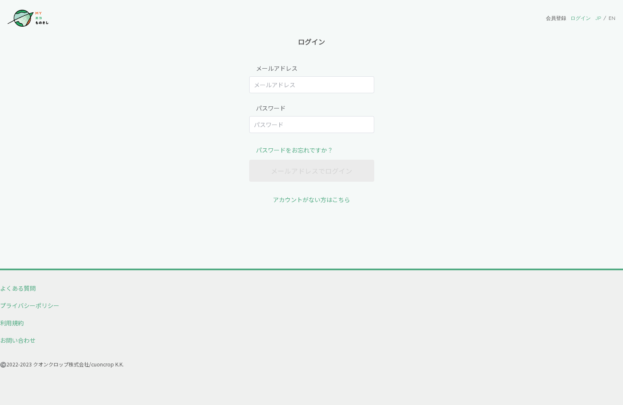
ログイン (580, 18)
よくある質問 (18, 288)
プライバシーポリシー (29, 305)
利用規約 (12, 323)
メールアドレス (277, 68)
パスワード (271, 108)
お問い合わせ (18, 340)
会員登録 (556, 18)
